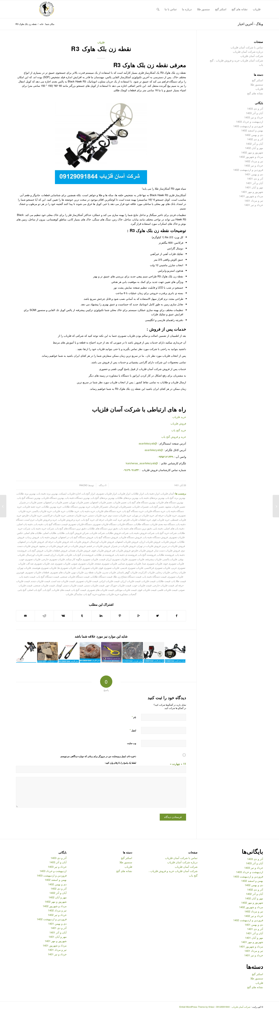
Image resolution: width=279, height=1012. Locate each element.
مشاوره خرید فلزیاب (117, 594)
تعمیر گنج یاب (157, 506)
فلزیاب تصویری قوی (109, 567)
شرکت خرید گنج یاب (166, 532)
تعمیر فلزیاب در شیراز (31, 502)
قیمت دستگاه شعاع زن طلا (127, 576)
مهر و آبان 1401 (254, 187)
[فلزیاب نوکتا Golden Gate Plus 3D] (154, 652)
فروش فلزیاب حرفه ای (57, 541)
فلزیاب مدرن (109, 572)
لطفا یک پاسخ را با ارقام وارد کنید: (120, 762)
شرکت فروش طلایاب (117, 532)
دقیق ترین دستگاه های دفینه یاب (135, 528)
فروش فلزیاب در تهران (149, 546)
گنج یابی (22, 589)
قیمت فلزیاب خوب (142, 585)
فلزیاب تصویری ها (67, 567)
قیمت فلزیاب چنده (40, 581)
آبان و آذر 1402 (254, 144)
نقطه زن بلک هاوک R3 (101, 48)
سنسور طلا (256, 84)
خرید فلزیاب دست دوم (119, 515)
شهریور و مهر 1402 (252, 152)
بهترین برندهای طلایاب (127, 497)
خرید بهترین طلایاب (51, 506)
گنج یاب (47, 589)
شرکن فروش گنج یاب (77, 532)
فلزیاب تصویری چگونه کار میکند (82, 559)
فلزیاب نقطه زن (93, 572)
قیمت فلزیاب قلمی (167, 589)
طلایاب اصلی (49, 532)
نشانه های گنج (255, 93)
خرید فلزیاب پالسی (42, 511)
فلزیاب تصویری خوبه (173, 563)
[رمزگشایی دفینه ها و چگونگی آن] (47, 652)
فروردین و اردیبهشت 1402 (248, 170)
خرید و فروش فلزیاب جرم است (41, 519)
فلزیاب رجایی (163, 572)
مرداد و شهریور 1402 (251, 157)
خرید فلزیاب (179, 417)
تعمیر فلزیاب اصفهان (101, 502)
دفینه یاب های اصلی (174, 528)
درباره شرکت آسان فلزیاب (248, 51)
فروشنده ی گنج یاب (83, 554)
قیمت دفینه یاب (27, 576)
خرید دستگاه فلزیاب (155, 511)
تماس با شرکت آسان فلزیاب (247, 47)
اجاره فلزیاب (74, 493)
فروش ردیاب (32, 537)
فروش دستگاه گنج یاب (106, 537)
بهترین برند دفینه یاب (47, 493)
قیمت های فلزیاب (61, 589)
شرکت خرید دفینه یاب (42, 528)
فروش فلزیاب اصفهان (126, 541)
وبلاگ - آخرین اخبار (250, 23)
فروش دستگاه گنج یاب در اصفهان (75, 537)
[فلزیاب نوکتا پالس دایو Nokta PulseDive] (111, 652)
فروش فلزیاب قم (121, 550)
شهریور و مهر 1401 (252, 192)
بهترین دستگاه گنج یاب (28, 497)
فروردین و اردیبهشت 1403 (248, 126)
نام (134, 717)
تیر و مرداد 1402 (253, 161)
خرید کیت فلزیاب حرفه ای (109, 519)
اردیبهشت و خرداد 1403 (249, 121)
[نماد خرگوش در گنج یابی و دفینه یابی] (276, 506)
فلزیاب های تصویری (60, 572)
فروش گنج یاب (35, 550)
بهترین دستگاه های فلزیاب (169, 502)
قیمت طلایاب (163, 581)
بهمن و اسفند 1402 (252, 130)
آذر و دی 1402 (255, 139)
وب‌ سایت (131, 743)
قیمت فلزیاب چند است (63, 581)
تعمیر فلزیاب (119, 502)
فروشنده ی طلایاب (104, 554)
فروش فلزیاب (178, 423)
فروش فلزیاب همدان (79, 550)
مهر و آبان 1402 (254, 148)
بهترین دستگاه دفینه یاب (77, 497)
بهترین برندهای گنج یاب (102, 497)
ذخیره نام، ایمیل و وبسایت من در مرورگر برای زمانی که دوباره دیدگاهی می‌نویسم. (98, 756)
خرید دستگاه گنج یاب (133, 511)
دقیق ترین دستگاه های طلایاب (103, 528)
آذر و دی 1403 (255, 108)
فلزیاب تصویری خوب (29, 559)
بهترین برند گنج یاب (175, 497)
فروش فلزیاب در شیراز (123, 546)
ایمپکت (62, 493)
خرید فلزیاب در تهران (143, 515)
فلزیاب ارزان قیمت (54, 554)
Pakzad (83, 485)
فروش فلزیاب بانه (79, 541)
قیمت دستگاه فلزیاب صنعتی (74, 576)
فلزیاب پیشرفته (153, 559)
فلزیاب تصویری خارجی (53, 559)
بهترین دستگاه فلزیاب (53, 497)
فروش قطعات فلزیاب (56, 550)
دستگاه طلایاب (141, 524)
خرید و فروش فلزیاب (69, 519)
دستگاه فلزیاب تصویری (104, 524)
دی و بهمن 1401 (254, 174)
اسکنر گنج (257, 80)
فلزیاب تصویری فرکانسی (157, 567)
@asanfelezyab (148, 443)
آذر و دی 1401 (255, 178)
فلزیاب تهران (24, 567)
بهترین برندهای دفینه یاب (152, 497)
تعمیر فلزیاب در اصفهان (56, 502)
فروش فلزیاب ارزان (150, 541)
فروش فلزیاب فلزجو (142, 550)
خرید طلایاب (73, 511)
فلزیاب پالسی (170, 559)
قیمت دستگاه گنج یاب (48, 576)
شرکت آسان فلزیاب (251, 56)
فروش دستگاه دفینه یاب (155, 537)
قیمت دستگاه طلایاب (101, 576)
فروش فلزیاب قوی (101, 550)
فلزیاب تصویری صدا (152, 563)
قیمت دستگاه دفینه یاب (154, 576)
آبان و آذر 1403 (254, 113)
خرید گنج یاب (178, 430)
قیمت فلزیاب (148, 581)
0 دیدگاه (102, 485)
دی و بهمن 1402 (254, 135)
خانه (42, 24)
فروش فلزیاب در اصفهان (31, 541)
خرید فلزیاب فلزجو (32, 515)
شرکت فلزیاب (97, 532)
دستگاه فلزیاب (125, 524)
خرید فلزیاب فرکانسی (54, 515)
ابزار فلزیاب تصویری (106, 493)
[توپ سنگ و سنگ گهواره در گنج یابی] (90, 652)
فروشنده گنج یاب (147, 554)
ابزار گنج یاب (88, 493)
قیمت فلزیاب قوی (147, 589)
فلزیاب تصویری (136, 559)
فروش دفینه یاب (48, 537)
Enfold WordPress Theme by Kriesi (196, 1006)
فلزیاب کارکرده (147, 572)
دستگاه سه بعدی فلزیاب (162, 524)
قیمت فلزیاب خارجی (163, 585)
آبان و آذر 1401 (254, 183)
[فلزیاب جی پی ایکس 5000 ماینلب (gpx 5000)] (26, 652)
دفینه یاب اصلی (25, 524)
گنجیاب (132, 594)
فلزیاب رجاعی (178, 572)
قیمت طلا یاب (179, 581)
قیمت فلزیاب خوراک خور (118, 585)
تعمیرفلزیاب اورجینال (120, 506)
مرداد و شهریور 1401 (251, 196)
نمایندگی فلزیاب (74, 594)
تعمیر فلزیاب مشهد (175, 506)
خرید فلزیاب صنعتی (77, 515)
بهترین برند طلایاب (26, 493)
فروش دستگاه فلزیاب (130, 537)
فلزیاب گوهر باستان (127, 572)
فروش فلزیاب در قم (75, 546)
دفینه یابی (158, 528)
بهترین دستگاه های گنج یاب (141, 502)
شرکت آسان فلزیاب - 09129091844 (233, 1006)
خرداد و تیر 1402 (253, 165)
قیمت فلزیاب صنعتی (44, 585)
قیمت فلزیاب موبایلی (126, 589)
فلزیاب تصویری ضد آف (38, 563)
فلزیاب (101, 42)
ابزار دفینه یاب (152, 493)
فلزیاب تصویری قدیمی (132, 567)
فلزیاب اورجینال (34, 554)
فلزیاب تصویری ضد (60, 563)
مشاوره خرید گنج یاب (94, 594)
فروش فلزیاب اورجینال (102, 541)
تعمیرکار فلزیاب (100, 506)
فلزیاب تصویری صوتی (82, 563)
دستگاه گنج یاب (52, 524)
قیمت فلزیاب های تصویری (100, 589)
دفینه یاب (38, 524)
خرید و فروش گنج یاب (173, 437)
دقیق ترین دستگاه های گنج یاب (70, 528)
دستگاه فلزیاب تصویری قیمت (77, 524)
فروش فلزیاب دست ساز (167, 550)
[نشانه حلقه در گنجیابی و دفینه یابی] (132, 652)
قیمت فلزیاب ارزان (131, 581)
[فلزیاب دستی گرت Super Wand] (68, 652)
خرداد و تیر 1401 (253, 205)
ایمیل (133, 730)
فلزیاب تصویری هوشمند (44, 567)
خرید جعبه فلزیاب (32, 506)
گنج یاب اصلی (35, 589)
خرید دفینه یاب (87, 511)
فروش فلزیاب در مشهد (51, 546)
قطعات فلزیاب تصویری (37, 572)
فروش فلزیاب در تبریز (173, 546)
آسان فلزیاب (167, 493)
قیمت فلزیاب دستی (94, 585)
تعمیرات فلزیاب (141, 506)
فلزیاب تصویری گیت (87, 567)
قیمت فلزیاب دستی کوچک (69, 585)
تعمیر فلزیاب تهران (79, 502)
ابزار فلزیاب (124, 493)
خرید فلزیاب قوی (161, 519)
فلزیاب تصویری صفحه (106, 563)
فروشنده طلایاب (165, 554)
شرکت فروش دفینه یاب (142, 532)
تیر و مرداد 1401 (253, 200)
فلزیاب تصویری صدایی (129, 563)
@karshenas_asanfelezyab (142, 463)
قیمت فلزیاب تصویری (87, 581)
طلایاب (61, 532)
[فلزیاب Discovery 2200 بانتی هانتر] (175, 652)
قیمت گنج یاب (78, 589)
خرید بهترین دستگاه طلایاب (76, 506)
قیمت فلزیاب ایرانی (109, 581)
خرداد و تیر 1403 (253, 117)
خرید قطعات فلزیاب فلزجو (137, 519)
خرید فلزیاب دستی (97, 515)
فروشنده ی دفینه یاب (126, 554)
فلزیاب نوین (77, 572)
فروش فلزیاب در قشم (98, 546)
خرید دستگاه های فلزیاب (108, 511)
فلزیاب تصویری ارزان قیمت (113, 559)
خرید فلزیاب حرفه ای (166, 515)
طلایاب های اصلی (33, 532)
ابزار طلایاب (138, 493)
